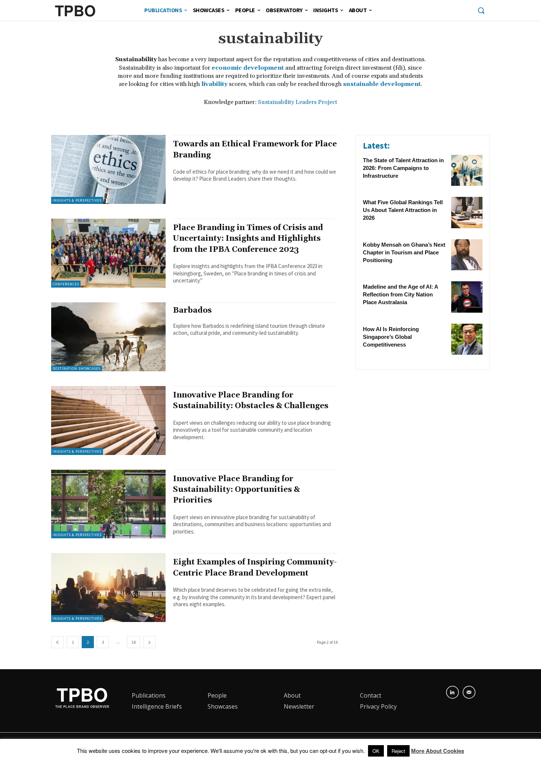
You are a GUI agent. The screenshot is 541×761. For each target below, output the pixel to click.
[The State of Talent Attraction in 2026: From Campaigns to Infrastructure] (466, 170)
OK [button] (375, 750)
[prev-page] (57, 642)
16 (133, 642)
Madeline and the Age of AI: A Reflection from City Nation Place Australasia (400, 294)
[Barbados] (108, 336)
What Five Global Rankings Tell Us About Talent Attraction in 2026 (403, 210)
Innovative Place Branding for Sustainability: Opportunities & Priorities (236, 489)
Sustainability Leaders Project (297, 102)
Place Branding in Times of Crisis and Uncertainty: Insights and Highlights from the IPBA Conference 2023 (248, 238)
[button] (481, 10)
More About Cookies (437, 751)
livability (214, 84)
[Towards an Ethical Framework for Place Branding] (108, 169)
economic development (248, 68)
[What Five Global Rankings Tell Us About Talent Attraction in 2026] (466, 212)
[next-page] (149, 642)
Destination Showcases (76, 368)
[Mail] (469, 692)
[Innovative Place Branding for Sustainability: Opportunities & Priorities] (108, 504)
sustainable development (382, 84)
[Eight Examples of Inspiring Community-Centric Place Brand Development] (108, 587)
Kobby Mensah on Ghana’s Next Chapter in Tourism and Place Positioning (404, 252)
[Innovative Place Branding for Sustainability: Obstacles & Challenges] (108, 420)
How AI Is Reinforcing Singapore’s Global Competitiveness (391, 337)
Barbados (192, 310)
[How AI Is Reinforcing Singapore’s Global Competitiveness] (466, 339)
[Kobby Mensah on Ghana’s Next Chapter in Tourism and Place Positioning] (466, 255)
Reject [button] (398, 750)
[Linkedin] (452, 692)
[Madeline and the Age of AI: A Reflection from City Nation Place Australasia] (466, 297)
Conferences (66, 284)
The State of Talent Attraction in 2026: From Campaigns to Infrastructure (403, 168)
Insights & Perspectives (77, 200)
